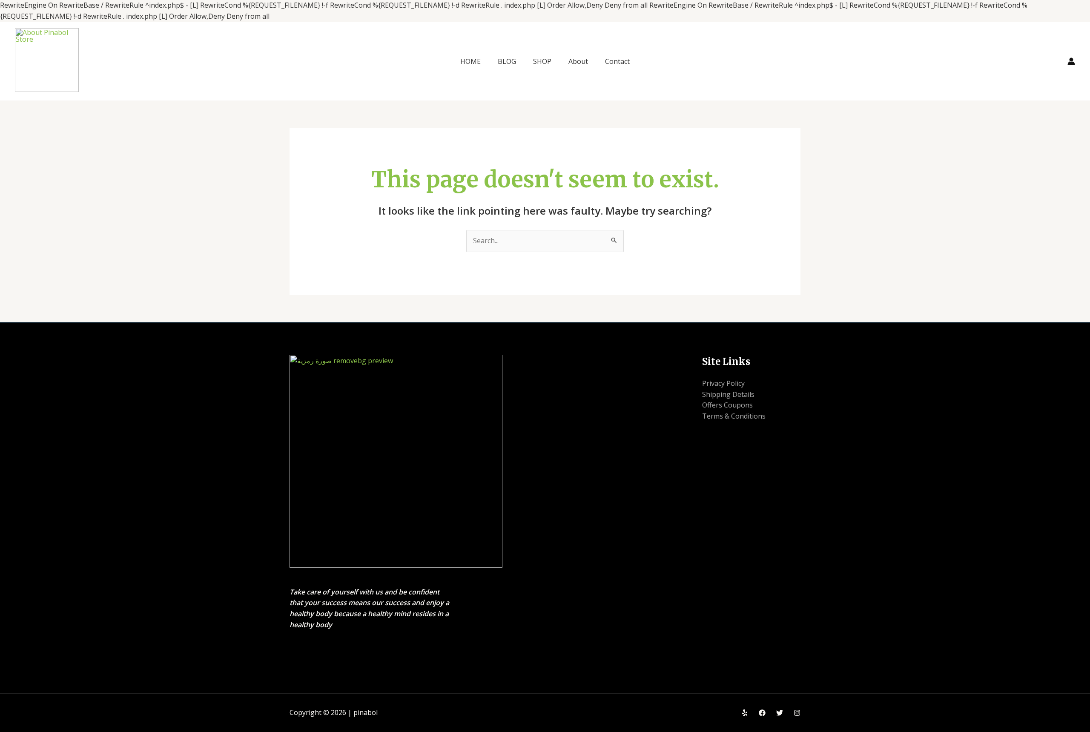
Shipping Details (728, 394)
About (578, 61)
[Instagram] (797, 712)
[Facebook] (762, 712)
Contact (617, 61)
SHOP (542, 61)
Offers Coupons (727, 405)
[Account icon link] (1071, 61)
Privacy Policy (723, 383)
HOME (470, 61)
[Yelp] (744, 712)
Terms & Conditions (734, 416)
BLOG (507, 61)
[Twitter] (779, 712)
